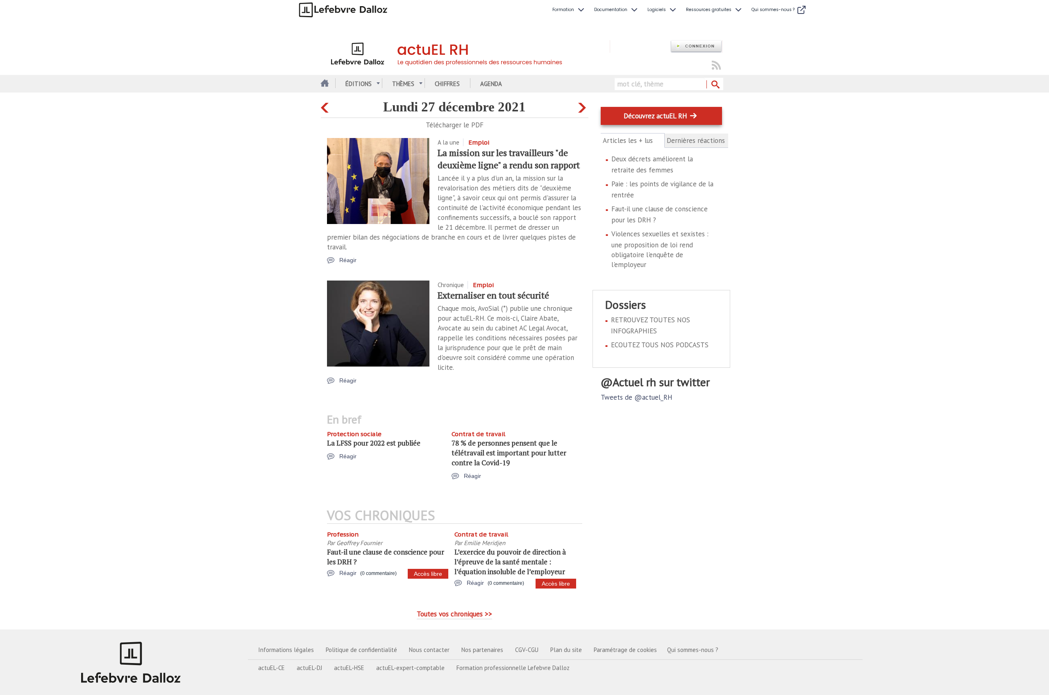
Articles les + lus (632, 140)
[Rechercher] (714, 85)
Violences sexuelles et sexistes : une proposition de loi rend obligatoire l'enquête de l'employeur (659, 249)
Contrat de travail (478, 434)
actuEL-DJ (309, 668)
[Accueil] (465, 52)
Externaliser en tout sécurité (493, 295)
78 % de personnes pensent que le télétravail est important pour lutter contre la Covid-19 (509, 452)
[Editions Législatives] (131, 662)
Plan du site (566, 650)
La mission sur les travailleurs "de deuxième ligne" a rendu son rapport (509, 159)
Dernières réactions (696, 140)
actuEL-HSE (349, 668)
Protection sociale (354, 434)
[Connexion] (696, 46)
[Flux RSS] (716, 66)
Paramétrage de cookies (625, 650)
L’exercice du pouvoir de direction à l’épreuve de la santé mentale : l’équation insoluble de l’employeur (510, 561)
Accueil (324, 84)
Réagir (347, 260)
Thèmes (403, 84)
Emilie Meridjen (484, 543)
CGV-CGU (526, 650)
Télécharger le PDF (455, 124)
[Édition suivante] (583, 106)
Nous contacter (429, 650)
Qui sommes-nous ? (692, 650)
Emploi (478, 142)
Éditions (358, 84)
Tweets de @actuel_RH (636, 397)
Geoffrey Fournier (359, 543)
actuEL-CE (271, 668)
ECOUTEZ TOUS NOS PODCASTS (659, 344)
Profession (343, 534)
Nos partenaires (482, 650)
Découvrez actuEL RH (655, 115)
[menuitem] (569, 10)
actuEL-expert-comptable (410, 668)
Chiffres (447, 84)
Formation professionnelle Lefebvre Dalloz (513, 668)
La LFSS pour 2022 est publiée (373, 443)
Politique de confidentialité (361, 650)
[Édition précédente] (326, 106)
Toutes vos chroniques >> (454, 613)
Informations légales (286, 650)
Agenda (491, 84)
